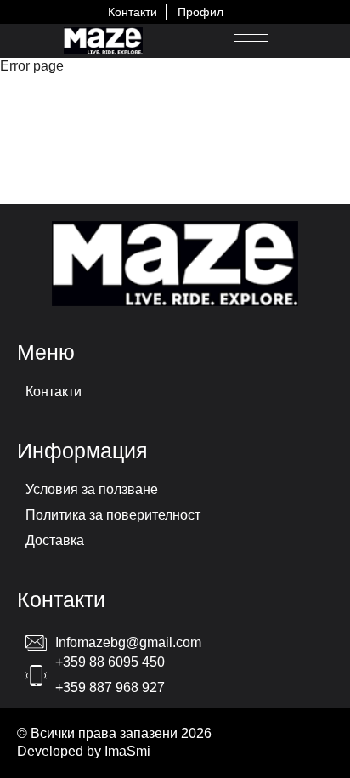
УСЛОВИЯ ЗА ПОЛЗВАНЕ (91, 489)
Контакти (132, 12)
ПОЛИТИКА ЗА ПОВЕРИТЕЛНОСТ (112, 515)
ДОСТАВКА (54, 540)
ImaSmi (127, 751)
